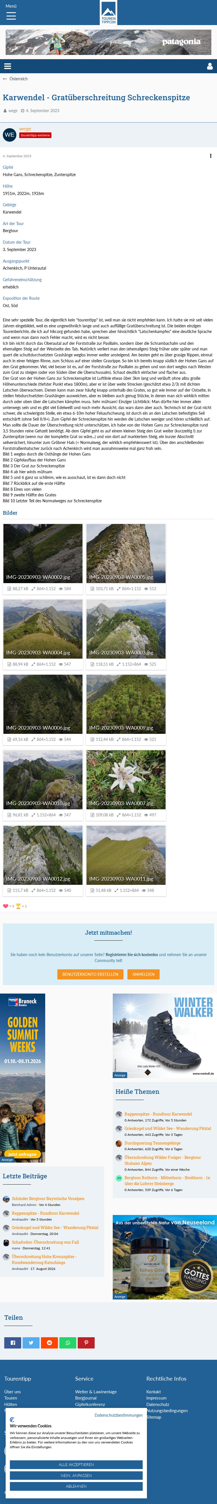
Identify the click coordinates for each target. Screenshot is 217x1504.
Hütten (10, 1404)
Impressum (156, 1397)
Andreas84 (20, 1219)
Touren (10, 1397)
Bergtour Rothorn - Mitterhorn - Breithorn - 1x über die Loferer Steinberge (167, 1180)
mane (16, 1248)
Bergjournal (86, 1397)
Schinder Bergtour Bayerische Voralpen (48, 1198)
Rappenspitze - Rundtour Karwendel (45, 1213)
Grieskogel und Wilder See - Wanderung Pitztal (55, 1227)
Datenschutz (157, 1404)
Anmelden (144, 974)
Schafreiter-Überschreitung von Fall (45, 1242)
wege (13, 110)
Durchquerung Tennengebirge (153, 1143)
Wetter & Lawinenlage (96, 1391)
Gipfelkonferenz (90, 1404)
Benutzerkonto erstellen (90, 974)
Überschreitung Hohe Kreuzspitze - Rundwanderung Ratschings (44, 1259)
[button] (7, 66)
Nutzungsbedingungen (167, 1410)
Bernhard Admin (24, 1205)
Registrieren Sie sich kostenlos (132, 954)
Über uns (12, 1391)
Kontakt (153, 1391)
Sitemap (153, 1416)
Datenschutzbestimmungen (119, 1415)
